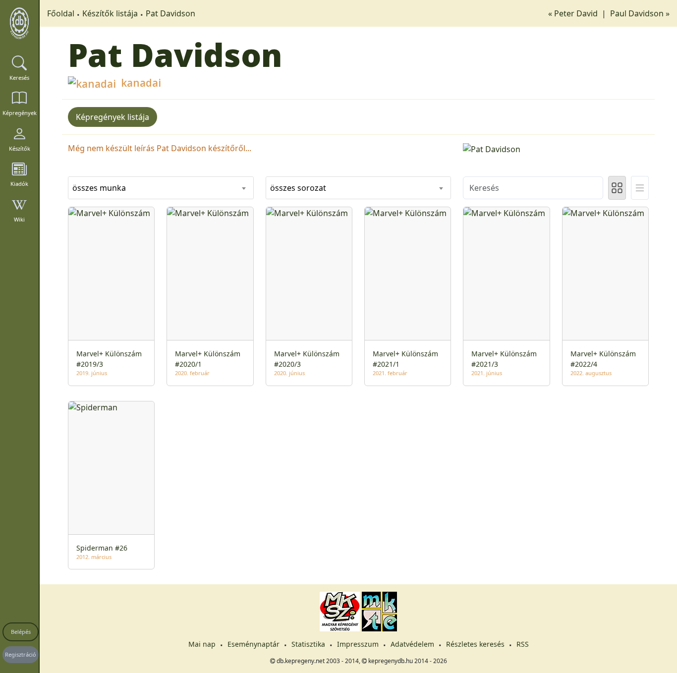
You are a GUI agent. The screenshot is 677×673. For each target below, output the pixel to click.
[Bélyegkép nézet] (617, 188)
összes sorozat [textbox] (298, 187)
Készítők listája (110, 13)
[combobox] (161, 187)
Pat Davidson (170, 13)
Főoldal (60, 13)
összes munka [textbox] (99, 187)
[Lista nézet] (640, 188)
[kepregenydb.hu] (19, 23)
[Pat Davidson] (556, 148)
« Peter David (574, 13)
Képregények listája (112, 117)
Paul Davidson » (640, 13)
